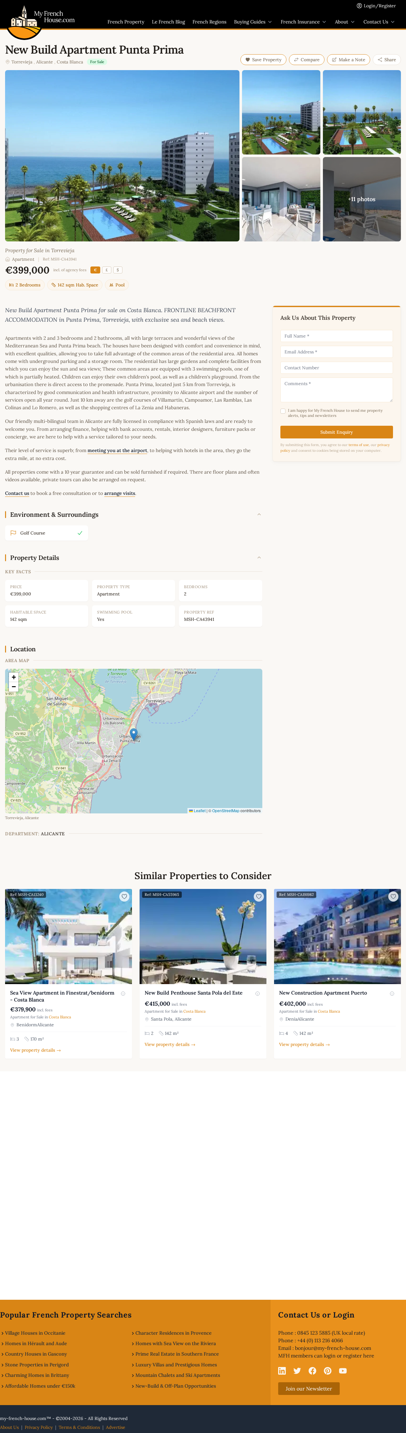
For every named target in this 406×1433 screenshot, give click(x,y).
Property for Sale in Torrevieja (40, 250)
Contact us (17, 493)
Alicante (44, 62)
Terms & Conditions (79, 1427)
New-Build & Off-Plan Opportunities (175, 1386)
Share (390, 59)
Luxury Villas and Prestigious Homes (176, 1365)
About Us (9, 1427)
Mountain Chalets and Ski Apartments (177, 1375)
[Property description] (123, 993)
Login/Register (380, 6)
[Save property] (124, 896)
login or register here (349, 1355)
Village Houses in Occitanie (35, 1333)
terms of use (359, 445)
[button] (134, 734)
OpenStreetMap (225, 810)
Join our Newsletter (309, 1388)
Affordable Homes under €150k (40, 1386)
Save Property (267, 59)
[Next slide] (126, 936)
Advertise (115, 1427)
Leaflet (199, 810)
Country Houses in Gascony (36, 1354)
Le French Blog (168, 22)
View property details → (35, 1050)
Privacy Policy (39, 1427)
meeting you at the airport (117, 450)
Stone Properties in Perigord (37, 1365)
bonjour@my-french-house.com (333, 1348)
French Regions (209, 22)
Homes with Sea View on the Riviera (175, 1343)
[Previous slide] (10, 936)
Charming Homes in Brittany (37, 1375)
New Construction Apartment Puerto (323, 992)
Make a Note (352, 59)
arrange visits (119, 493)
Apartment (23, 259)
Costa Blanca (70, 62)
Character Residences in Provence (173, 1333)
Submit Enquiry (336, 432)
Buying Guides (249, 22)
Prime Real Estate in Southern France (177, 1354)
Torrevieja (21, 62)
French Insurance (300, 22)
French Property (126, 22)
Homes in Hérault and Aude (36, 1343)
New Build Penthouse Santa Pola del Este (194, 992)
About (341, 22)
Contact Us (375, 22)
